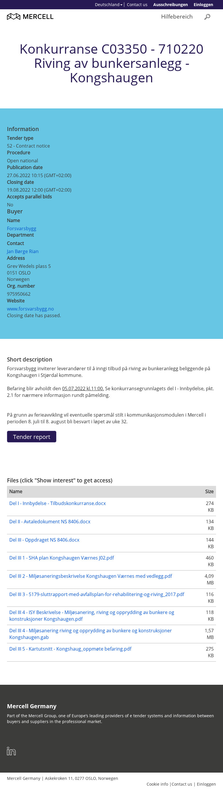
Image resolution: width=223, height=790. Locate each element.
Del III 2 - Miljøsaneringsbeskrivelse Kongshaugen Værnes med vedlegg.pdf (90, 576)
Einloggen (203, 4)
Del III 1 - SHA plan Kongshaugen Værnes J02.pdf (61, 558)
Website (16, 300)
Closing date (20, 182)
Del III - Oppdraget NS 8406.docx (44, 540)
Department (20, 235)
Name (13, 220)
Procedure (18, 152)
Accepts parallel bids (29, 196)
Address (16, 258)
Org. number (21, 286)
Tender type (20, 138)
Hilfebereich (177, 16)
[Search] (207, 16)
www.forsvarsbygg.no (30, 309)
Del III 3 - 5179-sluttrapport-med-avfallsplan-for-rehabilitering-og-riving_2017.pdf (96, 594)
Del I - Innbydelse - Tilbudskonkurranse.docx (57, 503)
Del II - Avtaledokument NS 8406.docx (49, 521)
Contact (15, 243)
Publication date (25, 167)
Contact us (137, 4)
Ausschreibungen (170, 4)
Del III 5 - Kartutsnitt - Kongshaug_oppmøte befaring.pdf (70, 649)
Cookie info (157, 784)
